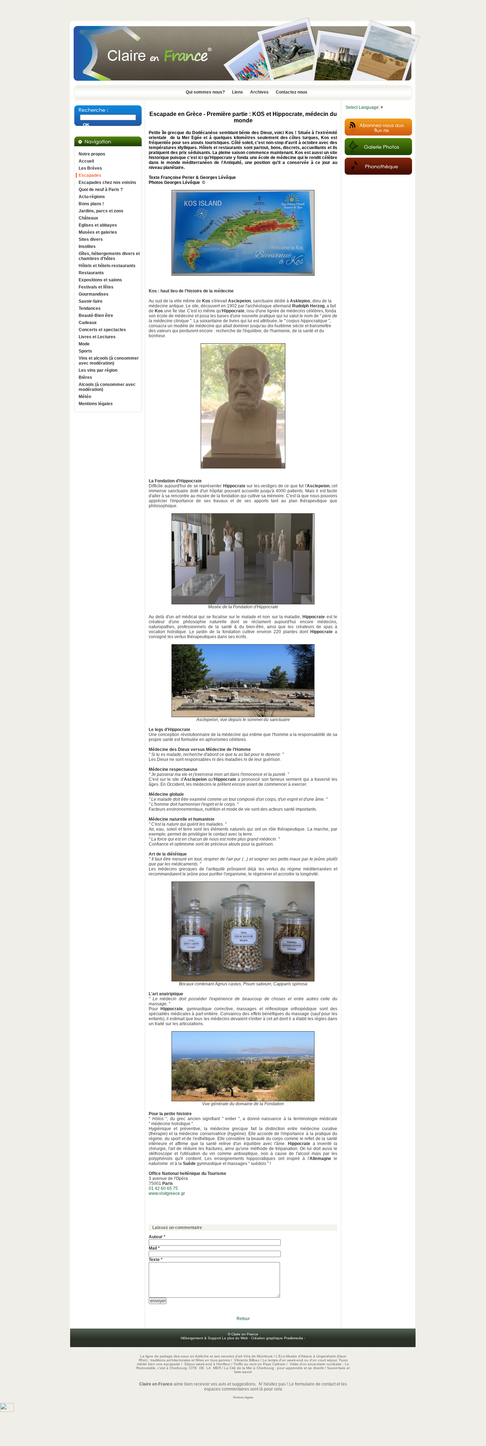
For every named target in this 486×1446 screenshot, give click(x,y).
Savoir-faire (90, 301)
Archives (259, 92)
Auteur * (157, 1236)
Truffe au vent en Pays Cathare (259, 1364)
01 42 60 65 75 (163, 1188)
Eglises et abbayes (98, 225)
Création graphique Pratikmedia (277, 1338)
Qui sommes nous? (205, 92)
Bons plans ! (91, 203)
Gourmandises (94, 294)
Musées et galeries (98, 232)
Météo (85, 396)
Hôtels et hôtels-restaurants (107, 265)
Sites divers (91, 239)
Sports (85, 351)
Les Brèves (90, 168)
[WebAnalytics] (7, 1410)
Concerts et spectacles (102, 329)
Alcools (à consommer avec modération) (107, 387)
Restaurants (91, 272)
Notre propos (92, 154)
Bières (85, 377)
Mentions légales (96, 403)
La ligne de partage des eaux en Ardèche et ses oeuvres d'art (191, 1356)
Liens (237, 92)
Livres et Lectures (97, 336)
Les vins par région (98, 370)
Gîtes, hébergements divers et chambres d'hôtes (109, 256)
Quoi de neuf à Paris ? (101, 189)
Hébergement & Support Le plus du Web (215, 1338)
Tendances (90, 308)
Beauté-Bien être (96, 315)
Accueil (86, 161)
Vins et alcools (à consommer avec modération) (109, 361)
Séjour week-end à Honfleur (207, 1364)
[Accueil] (243, 82)
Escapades (90, 175)
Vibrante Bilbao (247, 1360)
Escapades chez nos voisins (107, 182)
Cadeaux (88, 322)
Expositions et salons (100, 279)
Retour (243, 1318)
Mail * (154, 1248)
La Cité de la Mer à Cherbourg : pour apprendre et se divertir (274, 1368)
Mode (84, 343)
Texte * (156, 1259)
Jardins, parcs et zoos (101, 210)
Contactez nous (291, 92)
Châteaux (88, 218)
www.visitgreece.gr (167, 1193)
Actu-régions (92, 196)
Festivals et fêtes (96, 287)
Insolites (87, 246)
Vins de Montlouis (258, 1356)
